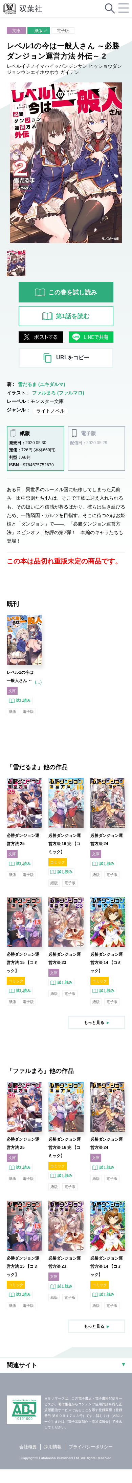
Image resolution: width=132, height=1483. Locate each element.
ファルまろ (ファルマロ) (58, 392)
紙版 (39, 30)
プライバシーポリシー (91, 1446)
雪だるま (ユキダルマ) (41, 384)
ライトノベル (50, 410)
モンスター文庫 (47, 401)
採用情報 (53, 1446)
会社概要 (28, 1446)
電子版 (63, 30)
